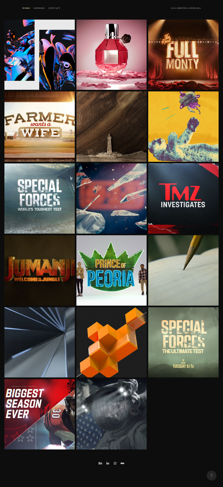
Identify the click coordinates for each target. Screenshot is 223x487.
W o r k (26, 8)
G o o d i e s (39, 8)
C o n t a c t (54, 8)
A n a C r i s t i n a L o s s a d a (186, 8)
